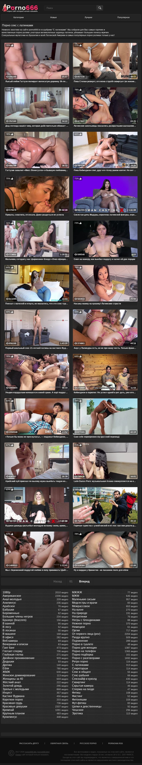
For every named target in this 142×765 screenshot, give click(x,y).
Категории (19, 17)
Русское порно (88, 743)
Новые (53, 17)
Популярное (123, 17)
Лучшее (88, 17)
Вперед (84, 581)
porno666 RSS (115, 743)
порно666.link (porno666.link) (37, 752)
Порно (18, 755)
